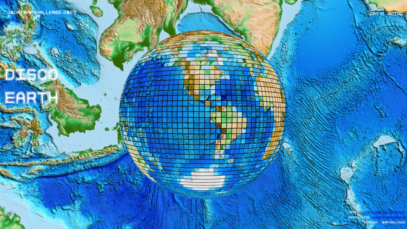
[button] (386, 13)
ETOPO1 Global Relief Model (382, 212)
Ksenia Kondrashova (388, 217)
